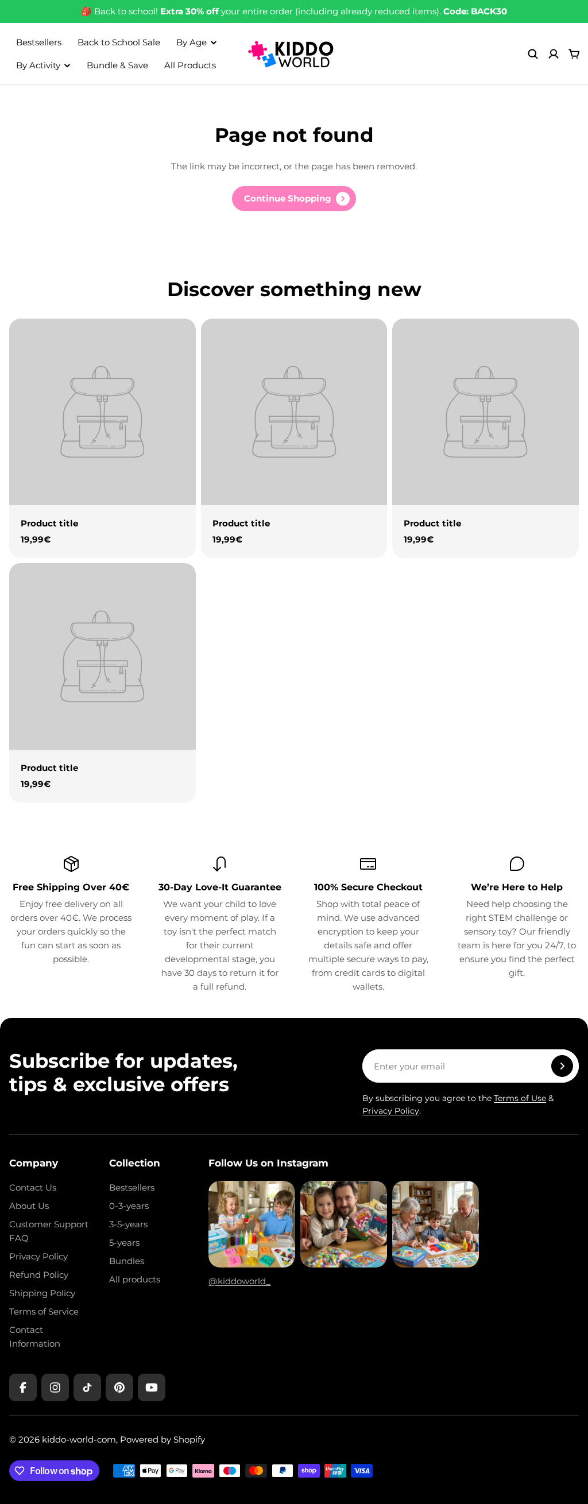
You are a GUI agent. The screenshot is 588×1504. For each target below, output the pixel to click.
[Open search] (533, 54)
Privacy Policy (390, 1111)
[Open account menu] (553, 54)
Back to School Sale (119, 42)
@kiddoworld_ (239, 1281)
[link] (294, 198)
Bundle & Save (117, 65)
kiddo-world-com (79, 1439)
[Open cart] (574, 54)
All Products (190, 65)
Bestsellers (38, 42)
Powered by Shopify (162, 1439)
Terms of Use (520, 1098)
